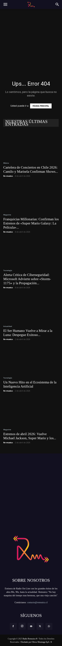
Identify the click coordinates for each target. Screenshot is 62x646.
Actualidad (7, 326)
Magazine (7, 215)
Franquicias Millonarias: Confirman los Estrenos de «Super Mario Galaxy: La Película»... (31, 223)
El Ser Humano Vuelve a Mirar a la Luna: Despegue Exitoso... (27, 333)
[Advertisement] (31, 40)
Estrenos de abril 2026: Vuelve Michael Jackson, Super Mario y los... (29, 436)
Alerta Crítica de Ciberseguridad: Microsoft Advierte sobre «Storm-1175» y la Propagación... (27, 279)
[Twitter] (40, 626)
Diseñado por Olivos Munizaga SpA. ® (36, 642)
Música (6, 163)
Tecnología (7, 270)
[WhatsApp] (49, 626)
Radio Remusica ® (30, 639)
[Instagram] (22, 626)
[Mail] (31, 626)
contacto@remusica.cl (37, 602)
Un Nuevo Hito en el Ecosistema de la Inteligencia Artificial (29, 384)
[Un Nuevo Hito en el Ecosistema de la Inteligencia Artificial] (31, 359)
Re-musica (8, 176)
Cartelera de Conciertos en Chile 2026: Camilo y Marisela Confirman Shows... (30, 169)
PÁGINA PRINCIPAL (41, 106)
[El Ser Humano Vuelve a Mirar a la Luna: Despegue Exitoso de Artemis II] (31, 307)
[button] (5, 4)
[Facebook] (13, 626)
